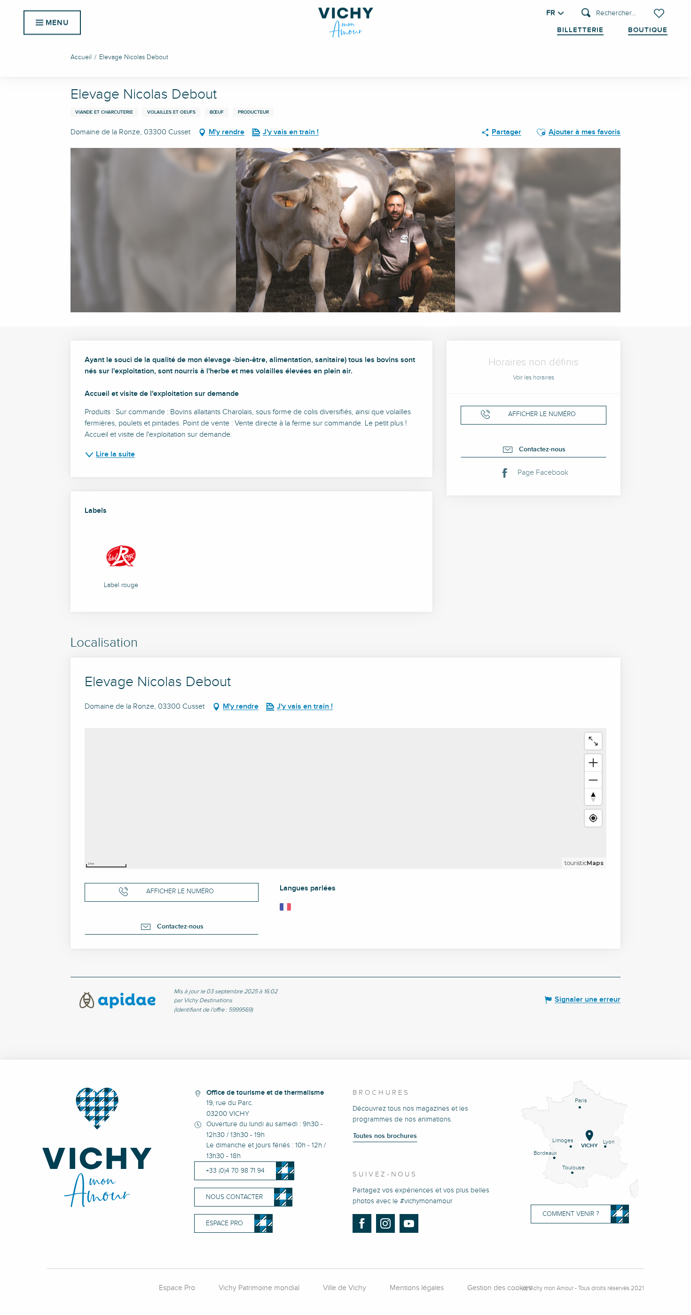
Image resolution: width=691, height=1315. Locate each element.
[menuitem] (345, 23)
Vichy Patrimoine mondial (259, 1288)
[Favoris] (659, 13)
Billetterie (580, 30)
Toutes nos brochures (385, 1136)
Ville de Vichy (344, 1288)
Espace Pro (177, 1288)
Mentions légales (417, 1288)
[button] (608, 13)
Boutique (647, 30)
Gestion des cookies (499, 1288)
